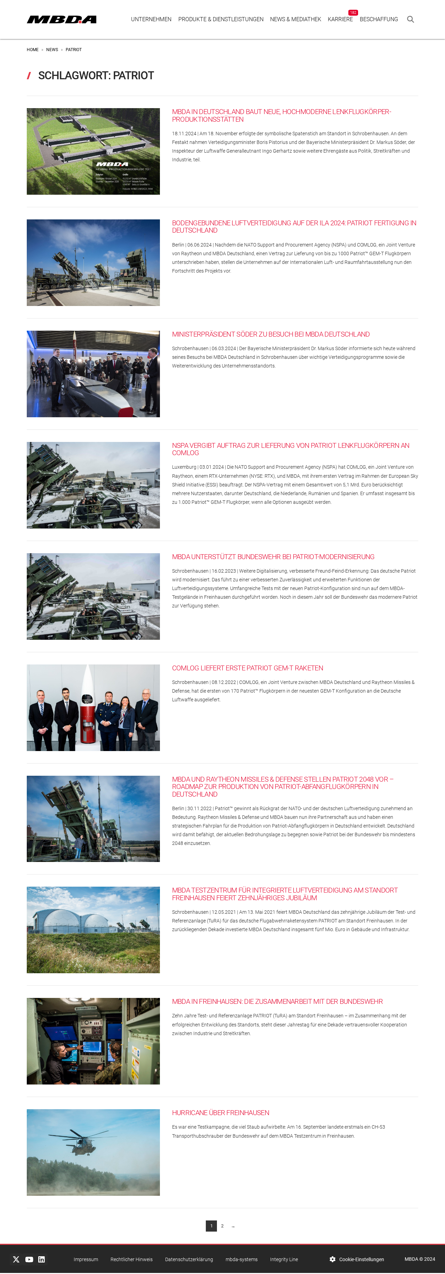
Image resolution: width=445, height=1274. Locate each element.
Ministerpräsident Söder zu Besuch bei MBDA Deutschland (271, 334)
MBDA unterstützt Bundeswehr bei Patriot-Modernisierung (273, 557)
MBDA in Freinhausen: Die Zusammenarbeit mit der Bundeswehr (277, 1002)
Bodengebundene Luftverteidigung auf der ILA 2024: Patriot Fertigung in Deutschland (294, 227)
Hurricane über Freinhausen (220, 1113)
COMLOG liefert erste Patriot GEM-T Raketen (247, 668)
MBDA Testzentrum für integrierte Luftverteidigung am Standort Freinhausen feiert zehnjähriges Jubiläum (285, 894)
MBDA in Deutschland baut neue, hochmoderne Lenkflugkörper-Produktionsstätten (281, 115)
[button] (410, 19)
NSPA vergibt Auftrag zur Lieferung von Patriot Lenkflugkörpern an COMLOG (290, 449)
